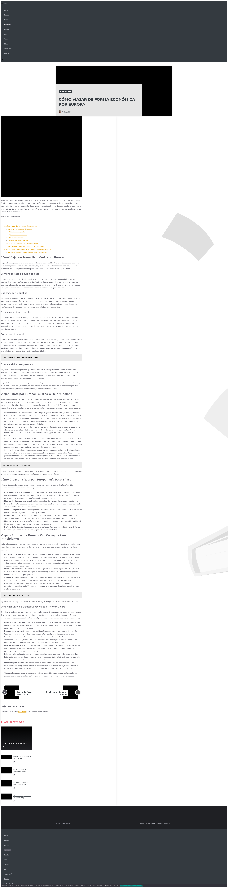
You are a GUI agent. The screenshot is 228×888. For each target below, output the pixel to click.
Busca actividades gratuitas (19, 240)
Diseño (6, 53)
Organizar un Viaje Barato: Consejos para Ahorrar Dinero (28, 252)
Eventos (6, 29)
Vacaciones (7, 24)
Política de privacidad (134, 886)
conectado (22, 712)
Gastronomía (8, 48)
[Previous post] (4, 692)
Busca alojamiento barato (18, 235)
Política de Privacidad (163, 823)
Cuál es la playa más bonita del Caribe (20, 770)
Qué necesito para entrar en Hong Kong (22, 797)
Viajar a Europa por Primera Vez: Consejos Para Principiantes (29, 249)
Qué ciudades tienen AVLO (15, 743)
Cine (5, 34)
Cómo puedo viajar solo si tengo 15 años (22, 757)
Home (6, 10)
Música (6, 20)
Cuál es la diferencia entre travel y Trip (20, 784)
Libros (6, 44)
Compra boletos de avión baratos (21, 229)
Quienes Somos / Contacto (148, 823)
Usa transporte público (17, 232)
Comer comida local (16, 238)
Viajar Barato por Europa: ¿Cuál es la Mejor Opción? (25, 243)
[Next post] (78, 692)
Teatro (6, 39)
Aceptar (123, 886)
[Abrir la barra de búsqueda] (2, 60)
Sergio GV (67, 112)
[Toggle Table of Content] (2, 222)
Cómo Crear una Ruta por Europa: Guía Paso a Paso (25, 246)
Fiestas (6, 15)
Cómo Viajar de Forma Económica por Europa (23, 226)
